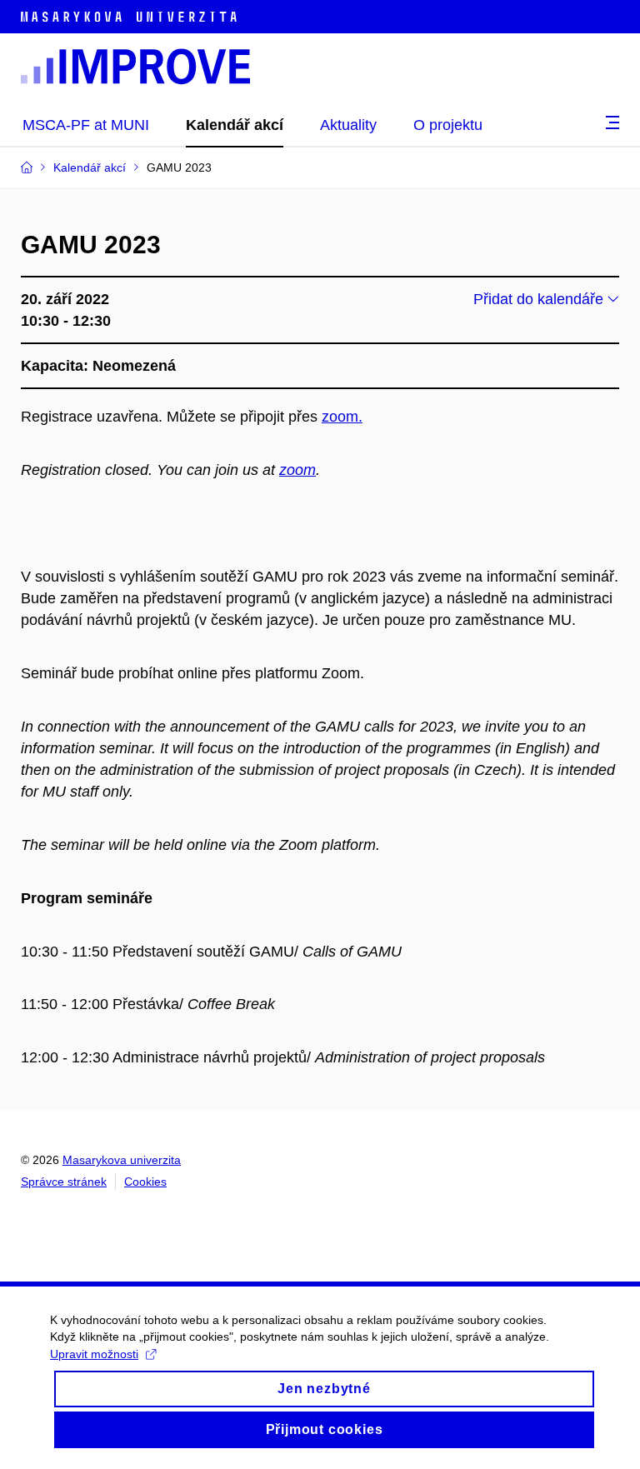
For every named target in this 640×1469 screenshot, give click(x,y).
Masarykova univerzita (121, 1160)
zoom (297, 470)
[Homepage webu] (135, 66)
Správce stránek (64, 1181)
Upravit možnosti (94, 1354)
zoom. (342, 416)
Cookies (145, 1181)
